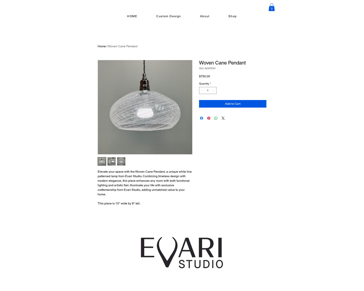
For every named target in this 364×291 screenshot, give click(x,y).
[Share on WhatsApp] (216, 118)
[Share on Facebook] (201, 118)
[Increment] (213, 90)
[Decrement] (202, 90)
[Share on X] (223, 118)
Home (102, 46)
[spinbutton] (207, 90)
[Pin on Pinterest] (208, 118)
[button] (271, 7)
